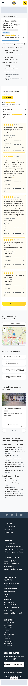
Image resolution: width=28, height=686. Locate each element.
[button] (14, 334)
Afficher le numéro (14, 323)
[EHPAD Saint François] (15, 430)
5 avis (17, 35)
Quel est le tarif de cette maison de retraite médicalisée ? (14, 362)
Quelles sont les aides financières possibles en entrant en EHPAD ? (15, 370)
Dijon (22, 37)
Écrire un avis (7, 97)
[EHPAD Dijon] (9, 16)
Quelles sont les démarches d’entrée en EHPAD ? (13, 377)
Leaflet (22, 344)
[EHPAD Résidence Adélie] (12, 430)
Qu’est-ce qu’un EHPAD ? (13, 356)
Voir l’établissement (12, 424)
